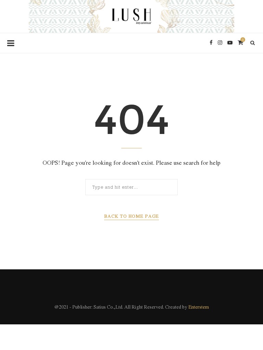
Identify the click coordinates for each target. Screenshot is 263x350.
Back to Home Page (131, 216)
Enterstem (198, 307)
